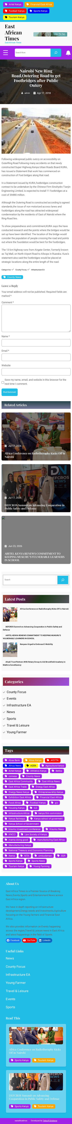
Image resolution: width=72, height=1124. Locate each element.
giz (56, 802)
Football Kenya (17, 11)
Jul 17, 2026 (14, 446)
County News (14, 277)
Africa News (15, 765)
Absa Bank (14, 760)
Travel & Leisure (18, 725)
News (11, 712)
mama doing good (18, 840)
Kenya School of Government (24, 824)
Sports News (38, 861)
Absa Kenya (35, 760)
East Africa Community (21, 781)
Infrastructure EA (38, 269)
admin (27, 93)
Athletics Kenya (38, 771)
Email (5, 351)
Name (6, 336)
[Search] (55, 53)
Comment (8, 302)
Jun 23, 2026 (15, 546)
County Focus (20, 269)
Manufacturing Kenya (20, 845)
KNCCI (12, 834)
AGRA (33, 765)
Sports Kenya (40, 11)
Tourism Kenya (16, 17)
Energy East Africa (45, 787)
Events (11, 698)
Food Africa (15, 802)
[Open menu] (6, 53)
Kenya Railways (17, 818)
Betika (59, 771)
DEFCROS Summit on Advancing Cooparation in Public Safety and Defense (35, 507)
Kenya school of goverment (48, 818)
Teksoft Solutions (50, 1120)
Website (6, 365)
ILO (35, 808)
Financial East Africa (41, 4)
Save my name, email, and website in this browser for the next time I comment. (35, 382)
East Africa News (51, 781)
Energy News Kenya (19, 792)
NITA (26, 855)
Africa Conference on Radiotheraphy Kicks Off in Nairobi (35, 455)
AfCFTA (55, 760)
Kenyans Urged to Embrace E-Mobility (36, 644)
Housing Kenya (17, 808)
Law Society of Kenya (36, 834)
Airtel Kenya (15, 4)
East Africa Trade (17, 787)
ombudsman (45, 855)
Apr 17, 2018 (44, 93)
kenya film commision (50, 813)
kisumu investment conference (24, 829)
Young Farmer (17, 732)
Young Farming (41, 866)
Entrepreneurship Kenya (50, 792)
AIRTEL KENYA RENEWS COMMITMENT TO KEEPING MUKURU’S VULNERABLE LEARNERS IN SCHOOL (35, 557)
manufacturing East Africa (51, 840)
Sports (11, 718)
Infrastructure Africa (19, 813)
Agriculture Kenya (55, 765)
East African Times (13, 32)
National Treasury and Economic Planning (31, 850)
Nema (12, 855)
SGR (63, 855)
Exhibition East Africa (20, 797)
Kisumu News (57, 829)
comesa (13, 776)
